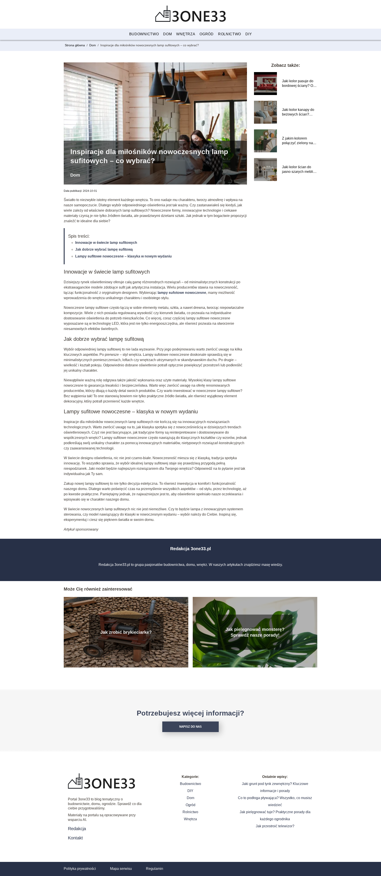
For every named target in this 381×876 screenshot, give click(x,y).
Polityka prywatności (80, 868)
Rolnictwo (229, 34)
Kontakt (75, 837)
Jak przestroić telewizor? (275, 826)
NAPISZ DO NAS (190, 726)
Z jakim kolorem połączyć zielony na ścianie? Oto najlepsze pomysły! (297, 140)
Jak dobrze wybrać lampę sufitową (104, 249)
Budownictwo (144, 34)
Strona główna (75, 45)
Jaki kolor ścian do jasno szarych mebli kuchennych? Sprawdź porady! (297, 169)
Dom (167, 34)
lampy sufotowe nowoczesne (182, 292)
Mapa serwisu (121, 868)
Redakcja (77, 828)
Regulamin (154, 868)
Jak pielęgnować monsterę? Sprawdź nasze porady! (255, 632)
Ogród (207, 34)
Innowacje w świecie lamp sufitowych (106, 242)
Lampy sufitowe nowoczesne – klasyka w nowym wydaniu (123, 256)
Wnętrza (185, 34)
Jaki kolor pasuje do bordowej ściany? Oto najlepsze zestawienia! (299, 83)
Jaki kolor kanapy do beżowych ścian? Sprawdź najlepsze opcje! (298, 112)
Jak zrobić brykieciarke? (126, 632)
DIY (248, 34)
